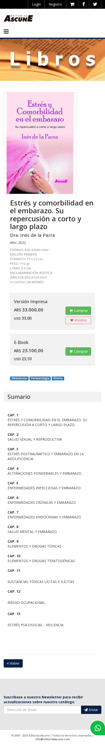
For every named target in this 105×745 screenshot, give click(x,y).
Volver (14, 663)
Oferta (58, 378)
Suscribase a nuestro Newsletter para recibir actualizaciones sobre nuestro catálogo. (43, 699)
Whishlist (80, 320)
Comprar (80, 310)
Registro (55, 4)
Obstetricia (19, 378)
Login (36, 4)
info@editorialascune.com (52, 739)
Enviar (93, 709)
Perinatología (40, 378)
